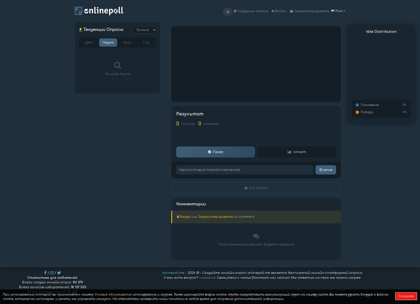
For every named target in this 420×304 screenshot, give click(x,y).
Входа (185, 216)
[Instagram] (52, 273)
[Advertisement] (256, 64)
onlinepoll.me (173, 273)
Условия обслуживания (113, 294)
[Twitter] (59, 273)
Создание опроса (252, 11)
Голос (218, 152)
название (207, 277)
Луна (127, 42)
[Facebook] (45, 273)
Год (146, 42)
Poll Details (258, 188)
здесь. (107, 299)
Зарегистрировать (311, 11)
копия (327, 170)
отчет (299, 152)
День (89, 42)
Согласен (406, 296)
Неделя (108, 42)
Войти (280, 11)
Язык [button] (338, 11)
